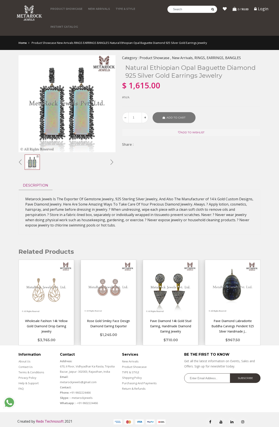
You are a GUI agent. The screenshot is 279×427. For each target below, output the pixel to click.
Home (23, 43)
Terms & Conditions (31, 372)
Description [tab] (35, 185)
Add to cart (176, 117)
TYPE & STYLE (125, 8)
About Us (25, 361)
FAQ (21, 389)
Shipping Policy (132, 378)
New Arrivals (99, 8)
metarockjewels (82, 398)
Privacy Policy (27, 378)
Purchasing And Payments (139, 383)
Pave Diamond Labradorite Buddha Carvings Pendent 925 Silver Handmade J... (232, 326)
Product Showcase (66, 8)
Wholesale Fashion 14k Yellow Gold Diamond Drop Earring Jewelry (46, 326)
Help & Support (29, 383)
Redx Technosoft (50, 421)
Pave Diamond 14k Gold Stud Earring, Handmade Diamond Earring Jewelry (170, 326)
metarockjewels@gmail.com (78, 382)
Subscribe (245, 378)
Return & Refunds (134, 389)
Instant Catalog (64, 26)
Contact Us (26, 367)
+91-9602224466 (80, 392)
